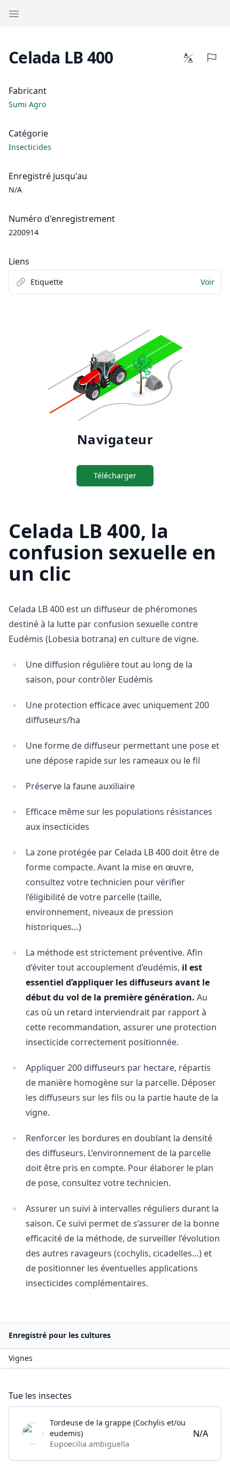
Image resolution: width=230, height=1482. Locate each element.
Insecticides (30, 147)
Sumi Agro (27, 104)
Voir (207, 282)
